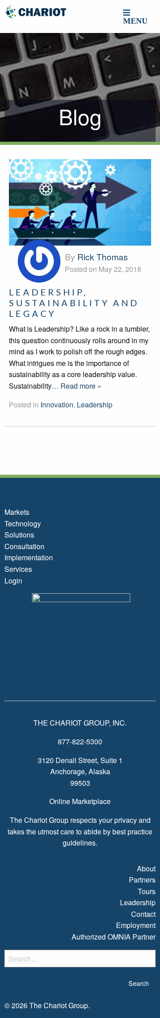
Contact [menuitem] (143, 914)
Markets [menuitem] (16, 512)
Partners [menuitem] (142, 879)
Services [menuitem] (18, 569)
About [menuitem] (146, 868)
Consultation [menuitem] (24, 546)
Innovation (56, 404)
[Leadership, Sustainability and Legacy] (80, 201)
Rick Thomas (102, 256)
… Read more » (76, 386)
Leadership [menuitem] (138, 902)
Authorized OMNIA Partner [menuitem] (114, 937)
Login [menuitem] (13, 580)
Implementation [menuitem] (28, 557)
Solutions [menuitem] (19, 535)
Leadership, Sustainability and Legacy (74, 303)
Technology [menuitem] (22, 523)
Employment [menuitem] (136, 925)
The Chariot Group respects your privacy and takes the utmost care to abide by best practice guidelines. (80, 831)
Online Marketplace (80, 801)
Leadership (94, 404)
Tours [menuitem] (147, 891)
